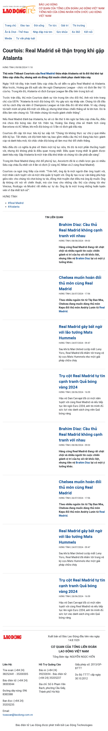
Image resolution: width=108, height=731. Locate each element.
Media (8, 38)
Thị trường (79, 25)
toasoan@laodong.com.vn (18, 714)
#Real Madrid (15, 203)
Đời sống (39, 25)
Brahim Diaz (83, 258)
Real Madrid (47, 73)
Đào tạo (25, 25)
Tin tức (52, 25)
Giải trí (64, 25)
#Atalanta (13, 206)
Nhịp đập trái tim (42, 32)
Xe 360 (76, 32)
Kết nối (88, 32)
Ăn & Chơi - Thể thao (17, 32)
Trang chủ (10, 25)
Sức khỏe (62, 32)
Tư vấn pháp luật (25, 38)
